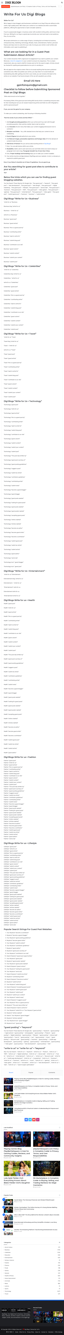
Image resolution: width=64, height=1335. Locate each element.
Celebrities (7, 1252)
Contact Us (44, 1332)
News (6, 1283)
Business (7, 1249)
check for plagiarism (16, 61)
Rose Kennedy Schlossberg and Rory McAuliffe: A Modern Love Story (35, 1222)
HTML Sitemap (58, 1332)
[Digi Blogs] (13, 2)
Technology (8, 1291)
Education (7, 1255)
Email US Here (32, 80)
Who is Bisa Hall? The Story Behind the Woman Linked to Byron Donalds (36, 1215)
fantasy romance (9, 1260)
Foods (6, 1268)
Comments (52, 1072)
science (7, 1286)
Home (16, 1332)
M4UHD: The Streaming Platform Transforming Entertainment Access (35, 1229)
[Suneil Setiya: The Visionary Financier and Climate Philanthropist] (8, 1202)
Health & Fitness (9, 1275)
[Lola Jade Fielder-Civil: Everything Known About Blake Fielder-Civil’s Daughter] (8, 1096)
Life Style (7, 1281)
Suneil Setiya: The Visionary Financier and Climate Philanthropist (34, 1200)
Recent (11, 1072)
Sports (6, 1288)
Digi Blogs (47, 143)
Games (7, 1270)
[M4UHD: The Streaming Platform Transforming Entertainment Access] (8, 1232)
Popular (31, 1072)
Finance (7, 1265)
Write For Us (22, 1332)
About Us (37, 1332)
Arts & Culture (8, 1247)
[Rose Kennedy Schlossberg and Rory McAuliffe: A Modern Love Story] (8, 1224)
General (7, 1273)
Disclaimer (51, 1332)
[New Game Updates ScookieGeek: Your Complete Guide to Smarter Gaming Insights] (58, 1320)
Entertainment (8, 1257)
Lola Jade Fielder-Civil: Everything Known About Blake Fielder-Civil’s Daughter (31, 6)
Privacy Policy (30, 1332)
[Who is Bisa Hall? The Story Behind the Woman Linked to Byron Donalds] (8, 1217)
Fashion (7, 1262)
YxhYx (38, 1329)
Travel (6, 1293)
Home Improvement (10, 1278)
